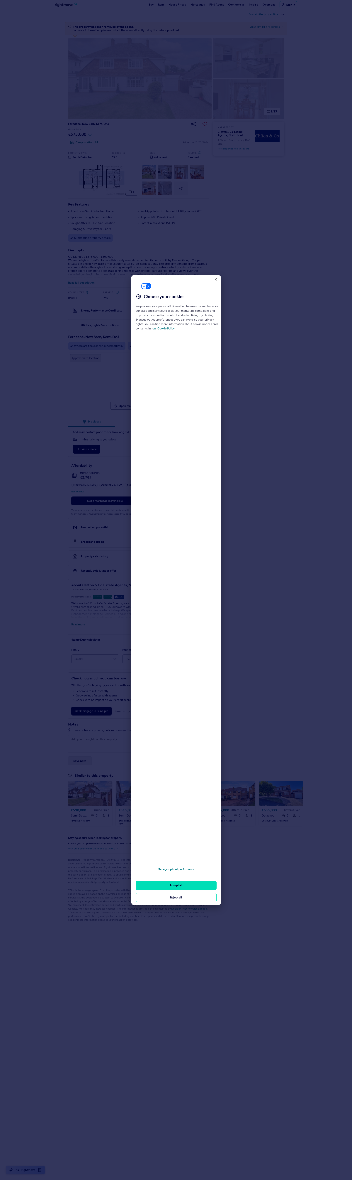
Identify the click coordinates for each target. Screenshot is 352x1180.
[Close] (216, 279)
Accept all (176, 885)
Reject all (176, 897)
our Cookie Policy (163, 328)
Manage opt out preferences (176, 869)
